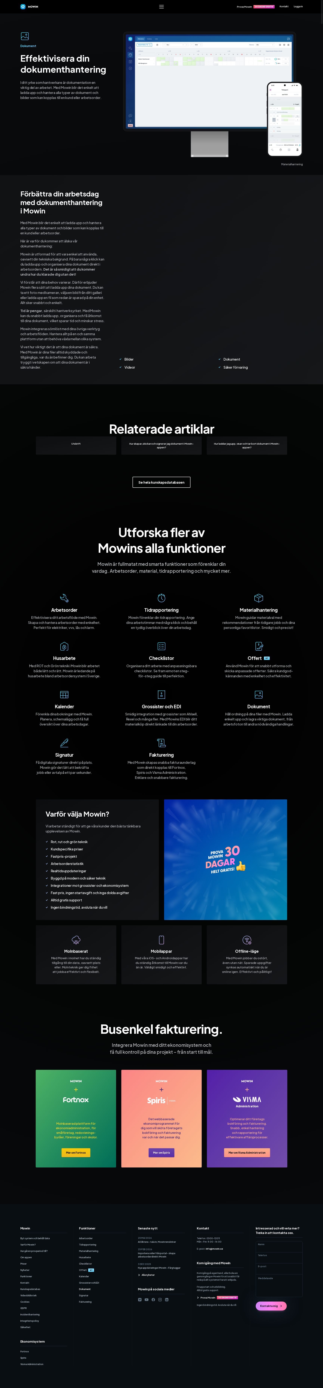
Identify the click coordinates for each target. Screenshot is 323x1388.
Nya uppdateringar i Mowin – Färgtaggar (159, 1267)
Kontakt (284, 6)
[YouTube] (146, 1300)
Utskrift (76, 443)
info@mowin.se (214, 1248)
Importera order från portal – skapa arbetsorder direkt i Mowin (156, 1255)
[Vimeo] (140, 1300)
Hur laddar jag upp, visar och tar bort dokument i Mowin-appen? (247, 445)
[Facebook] (153, 1300)
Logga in (298, 6)
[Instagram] (160, 1300)
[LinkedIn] (167, 1300)
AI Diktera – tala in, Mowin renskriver (157, 1241)
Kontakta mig (269, 1306)
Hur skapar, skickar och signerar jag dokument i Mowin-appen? (161, 445)
